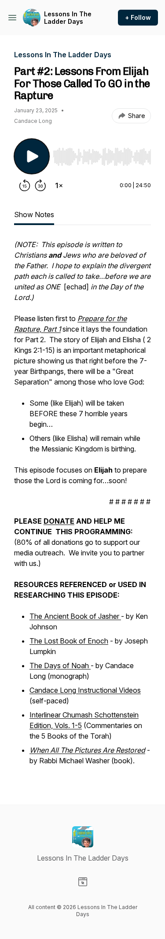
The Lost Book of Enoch (68, 640)
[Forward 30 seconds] (40, 185)
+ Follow (138, 17)
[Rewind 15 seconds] (24, 185)
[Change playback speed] (59, 185)
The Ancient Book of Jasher (75, 616)
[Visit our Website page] (82, 881)
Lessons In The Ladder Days (68, 18)
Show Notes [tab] (34, 214)
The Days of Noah (60, 665)
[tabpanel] (82, 507)
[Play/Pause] (31, 156)
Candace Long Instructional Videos (85, 690)
